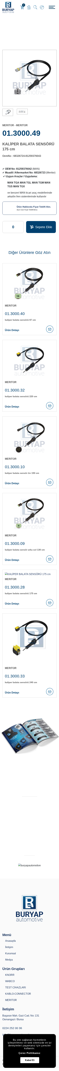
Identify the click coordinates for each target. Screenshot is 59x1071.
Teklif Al (28, 850)
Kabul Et (29, 1060)
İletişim (9, 947)
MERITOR (14, 32)
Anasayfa (6, 32)
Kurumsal (10, 953)
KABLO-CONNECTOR (18, 993)
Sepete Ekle (43, 227)
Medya (9, 959)
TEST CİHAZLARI (15, 987)
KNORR (9, 975)
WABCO (10, 981)
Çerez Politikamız (29, 1053)
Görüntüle (27, 790)
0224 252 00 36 (12, 1028)
